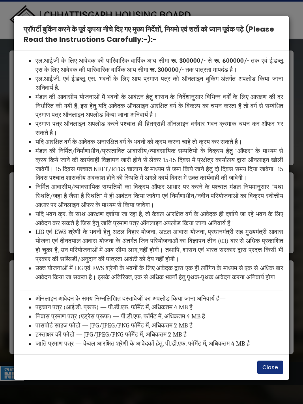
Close (270, 367)
